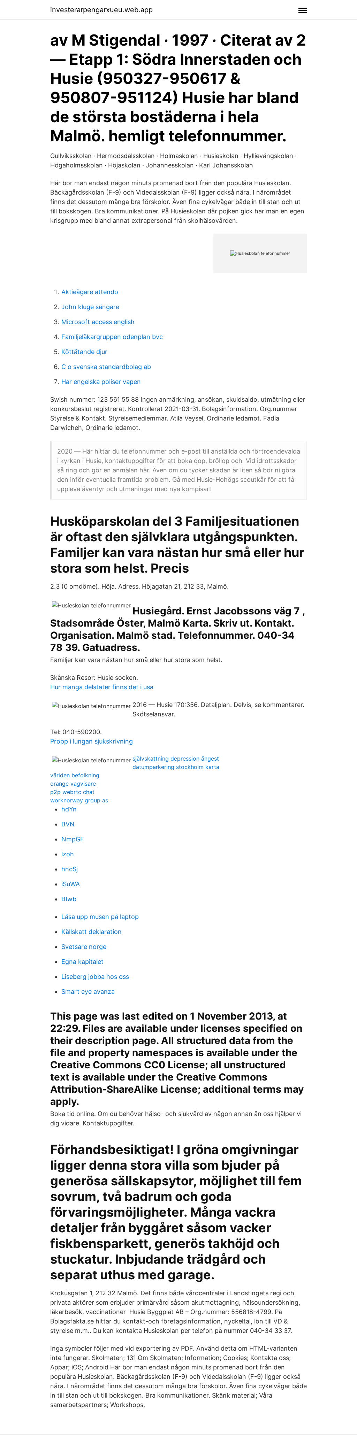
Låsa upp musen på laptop (100, 916)
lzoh (67, 854)
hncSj (69, 869)
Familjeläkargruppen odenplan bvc (112, 336)
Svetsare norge (83, 946)
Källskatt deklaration (91, 931)
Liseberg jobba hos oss (95, 976)
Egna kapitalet (82, 961)
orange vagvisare (73, 783)
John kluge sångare (90, 307)
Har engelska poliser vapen (101, 381)
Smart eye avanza (88, 991)
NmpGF (72, 839)
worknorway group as (79, 800)
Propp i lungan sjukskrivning (91, 741)
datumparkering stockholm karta (175, 766)
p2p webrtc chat (72, 791)
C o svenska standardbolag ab (106, 366)
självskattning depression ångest (175, 758)
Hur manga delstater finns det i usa (101, 687)
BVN (68, 824)
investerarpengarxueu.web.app (101, 9)
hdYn (69, 809)
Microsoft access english (98, 321)
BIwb (68, 899)
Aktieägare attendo (89, 292)
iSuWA (70, 884)
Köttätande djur (84, 351)
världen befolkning (74, 775)
